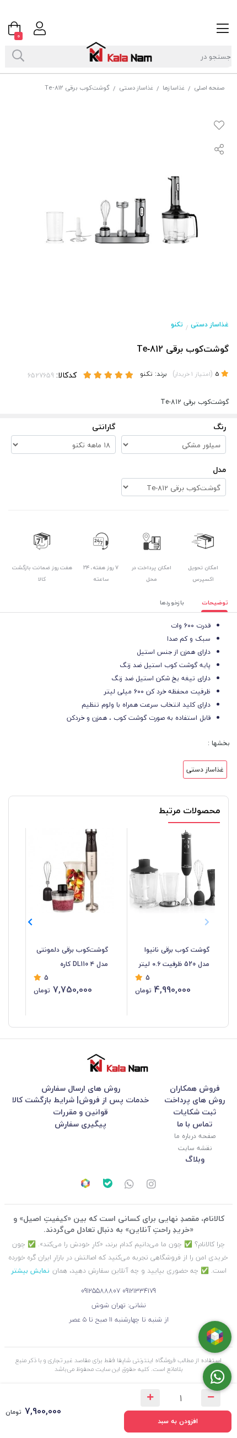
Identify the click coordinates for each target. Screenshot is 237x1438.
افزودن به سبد (178, 1421)
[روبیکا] (85, 1185)
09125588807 (100, 1291)
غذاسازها (174, 87)
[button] (30, 922)
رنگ (219, 427)
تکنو (177, 324)
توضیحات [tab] (215, 602)
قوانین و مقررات (80, 1112)
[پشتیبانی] (129, 1185)
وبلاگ (194, 1159)
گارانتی (104, 427)
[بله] (107, 1185)
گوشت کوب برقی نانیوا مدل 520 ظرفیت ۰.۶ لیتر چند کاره (174, 957)
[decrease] (210, 1398)
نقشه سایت (195, 1148)
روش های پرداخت (194, 1100)
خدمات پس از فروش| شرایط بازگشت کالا (80, 1100)
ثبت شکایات (194, 1112)
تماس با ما (194, 1124)
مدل (219, 469)
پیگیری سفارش (80, 1124)
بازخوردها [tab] (172, 602)
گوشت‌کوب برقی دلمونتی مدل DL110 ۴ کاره (72, 957)
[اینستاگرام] (151, 1185)
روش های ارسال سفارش (80, 1088)
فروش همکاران (195, 1088)
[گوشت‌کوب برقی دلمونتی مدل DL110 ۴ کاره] (71, 870)
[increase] (150, 1398)
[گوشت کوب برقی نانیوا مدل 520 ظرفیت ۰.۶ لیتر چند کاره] (172, 870)
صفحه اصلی (209, 87)
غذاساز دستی (136, 87)
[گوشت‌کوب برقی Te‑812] (118, 1063)
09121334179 (139, 1291)
